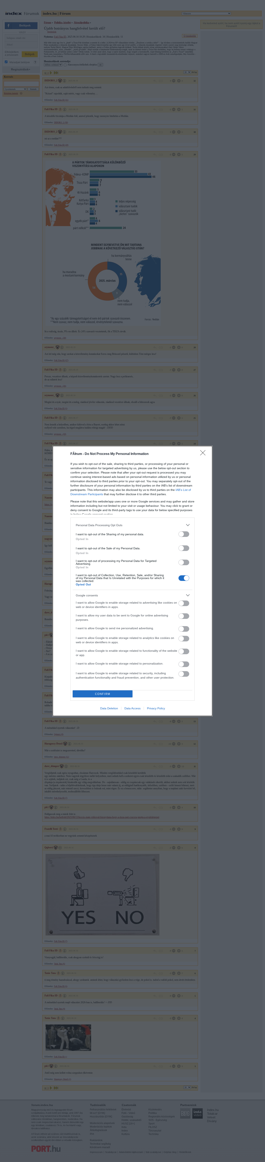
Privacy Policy (156, 708)
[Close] (204, 454)
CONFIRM (102, 694)
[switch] (183, 534)
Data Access (132, 708)
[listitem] (132, 525)
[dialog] (132, 581)
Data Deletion (109, 708)
